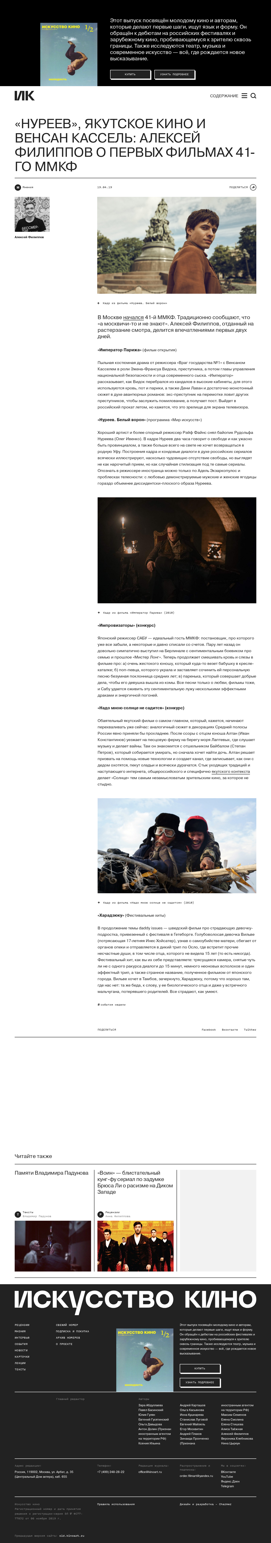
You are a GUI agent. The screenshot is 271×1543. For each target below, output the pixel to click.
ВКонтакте (228, 1472)
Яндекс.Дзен (230, 1481)
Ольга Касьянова (192, 1410)
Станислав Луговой (194, 1420)
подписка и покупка (72, 1331)
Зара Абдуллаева (150, 1405)
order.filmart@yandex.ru (196, 1476)
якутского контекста (231, 771)
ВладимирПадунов (37, 1216)
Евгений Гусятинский (153, 1420)
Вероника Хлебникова (237, 1439)
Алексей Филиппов (235, 1434)
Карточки (22, 1356)
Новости (21, 1350)
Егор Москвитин (191, 1429)
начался (133, 317)
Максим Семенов (233, 1415)
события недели (113, 1004)
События (21, 1344)
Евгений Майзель (192, 1424)
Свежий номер (67, 1325)
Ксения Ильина (149, 1443)
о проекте (64, 1344)
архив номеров (68, 1337)
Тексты (28, 1212)
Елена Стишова (232, 1424)
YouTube (227, 1477)
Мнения (28, 187)
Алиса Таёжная (232, 1429)
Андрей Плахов (191, 1434)
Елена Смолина (232, 1420)
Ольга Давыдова (150, 1424)
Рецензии (112, 1212)
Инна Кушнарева (192, 1415)
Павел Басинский (150, 1410)
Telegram (227, 1486)
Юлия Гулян (146, 1415)
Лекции (20, 1363)
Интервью (22, 1337)
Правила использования (116, 1504)
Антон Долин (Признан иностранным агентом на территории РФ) (154, 1434)
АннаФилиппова (117, 1216)
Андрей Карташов (192, 1405)
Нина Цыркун (230, 1443)
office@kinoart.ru (150, 1472)
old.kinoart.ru (71, 1535)
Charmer (225, 1504)
